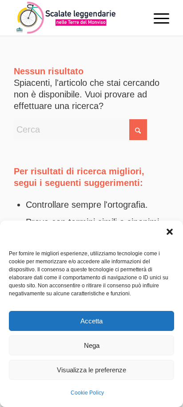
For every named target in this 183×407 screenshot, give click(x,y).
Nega (91, 345)
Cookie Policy (87, 393)
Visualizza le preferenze (91, 370)
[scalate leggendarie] (76, 18)
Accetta (91, 321)
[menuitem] (157, 18)
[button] (169, 231)
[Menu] (157, 18)
